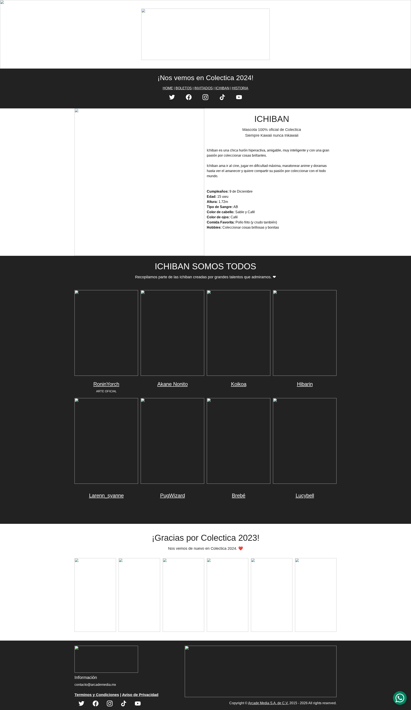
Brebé (238, 495)
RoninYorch (106, 384)
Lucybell (305, 495)
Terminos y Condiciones (96, 695)
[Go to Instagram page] (205, 97)
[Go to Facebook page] (189, 97)
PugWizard (172, 495)
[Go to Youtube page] (239, 97)
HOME (168, 88)
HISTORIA (240, 88)
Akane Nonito (172, 384)
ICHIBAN (222, 88)
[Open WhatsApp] (400, 698)
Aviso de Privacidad (140, 695)
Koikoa (238, 384)
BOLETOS (184, 88)
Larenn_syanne (106, 495)
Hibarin (305, 384)
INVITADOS (203, 88)
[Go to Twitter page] (172, 97)
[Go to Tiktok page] (222, 97)
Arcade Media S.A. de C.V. (268, 703)
